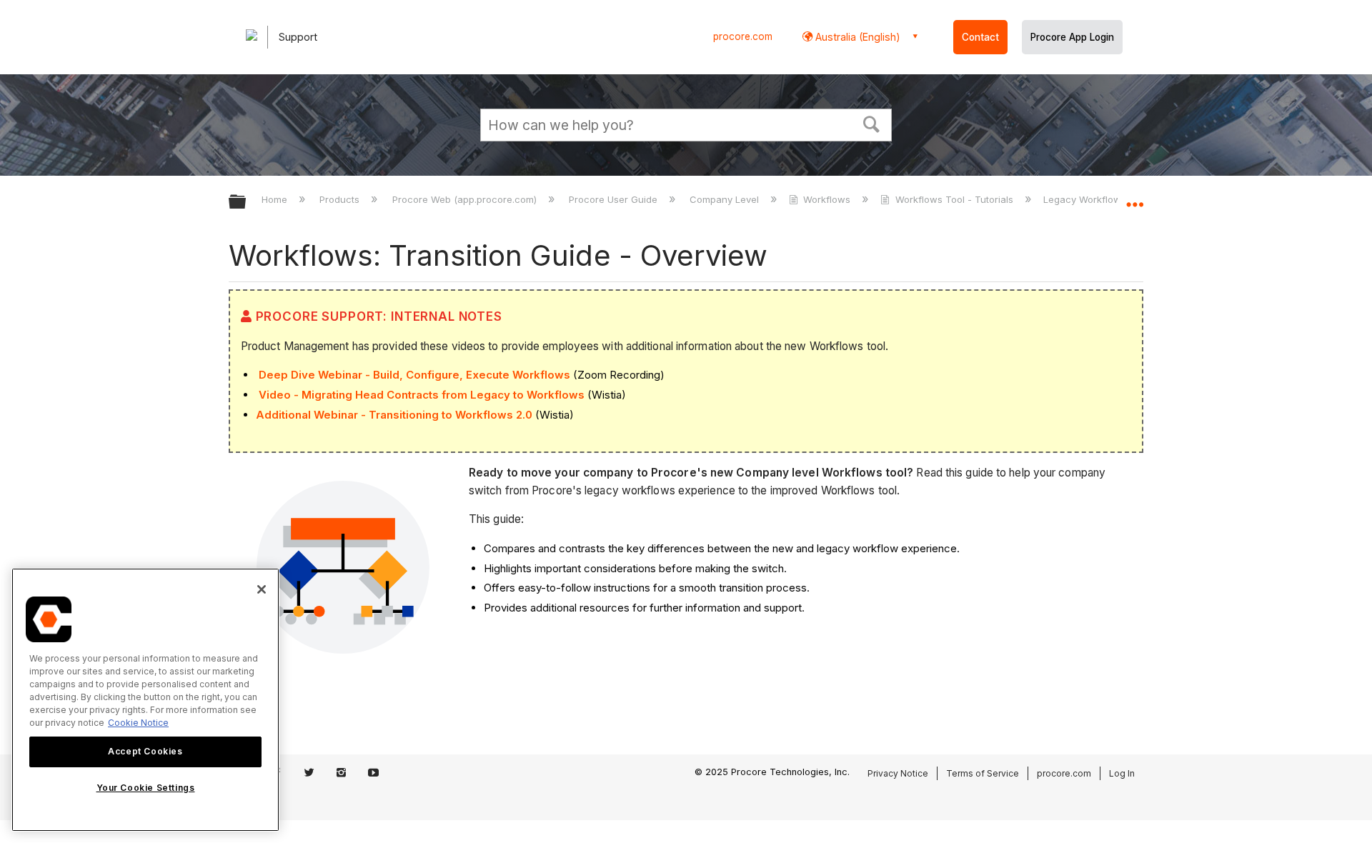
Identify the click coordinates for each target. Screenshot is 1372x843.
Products (340, 199)
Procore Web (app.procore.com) (465, 199)
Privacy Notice (898, 773)
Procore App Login (1072, 37)
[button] (872, 123)
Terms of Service (982, 773)
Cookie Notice (138, 722)
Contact (980, 37)
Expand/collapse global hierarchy (246, 202)
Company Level (726, 199)
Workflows (826, 199)
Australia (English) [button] (856, 37)
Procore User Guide (614, 199)
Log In (1122, 773)
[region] (145, 700)
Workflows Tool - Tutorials (954, 199)
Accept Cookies (145, 751)
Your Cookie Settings (145, 788)
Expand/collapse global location (1134, 198)
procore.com (742, 36)
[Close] (261, 589)
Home (276, 199)
